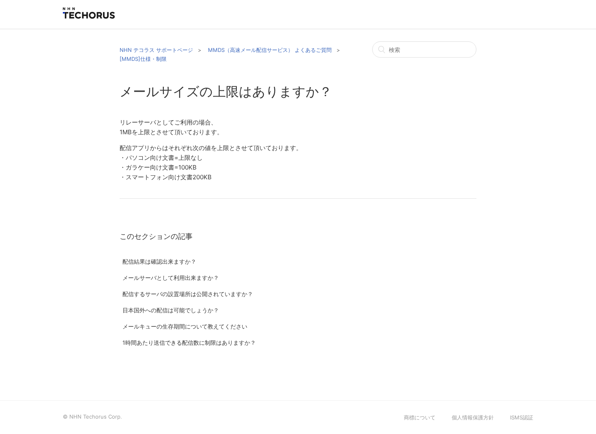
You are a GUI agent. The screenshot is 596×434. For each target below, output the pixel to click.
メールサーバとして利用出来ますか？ (170, 277)
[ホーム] (89, 16)
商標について (419, 417)
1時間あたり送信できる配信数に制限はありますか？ (189, 342)
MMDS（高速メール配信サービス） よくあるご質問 (270, 50)
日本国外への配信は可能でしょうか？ (170, 310)
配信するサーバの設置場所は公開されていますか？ (187, 293)
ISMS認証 (521, 417)
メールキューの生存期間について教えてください (184, 326)
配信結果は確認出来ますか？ (159, 261)
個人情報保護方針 (473, 417)
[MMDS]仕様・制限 (143, 59)
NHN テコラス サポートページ (156, 50)
